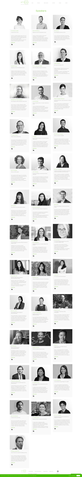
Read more (13, 42)
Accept (78, 475)
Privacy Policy (34, 475)
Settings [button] (70, 475)
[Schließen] (80, 475)
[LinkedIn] (12, 44)
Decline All (73, 475)
